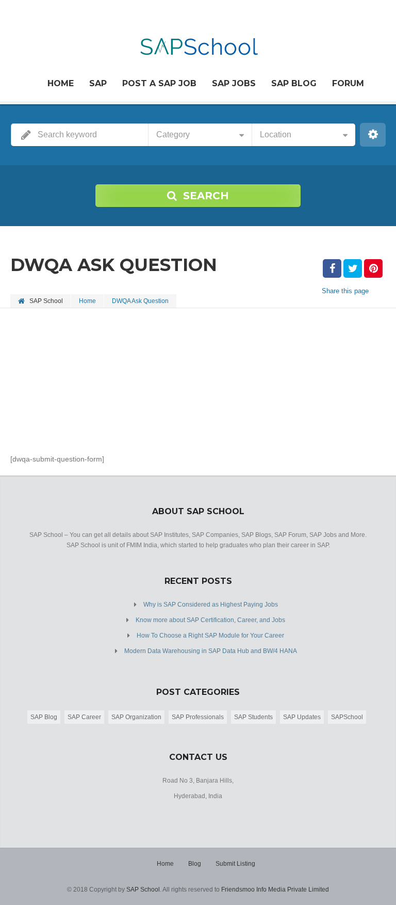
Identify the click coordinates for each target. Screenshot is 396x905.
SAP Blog (294, 83)
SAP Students (253, 717)
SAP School (143, 889)
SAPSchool (347, 717)
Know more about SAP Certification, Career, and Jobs (210, 620)
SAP (98, 83)
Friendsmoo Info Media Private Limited (275, 889)
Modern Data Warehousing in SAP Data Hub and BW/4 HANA (210, 651)
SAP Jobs (234, 83)
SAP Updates (302, 717)
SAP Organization (136, 717)
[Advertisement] (198, 380)
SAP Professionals (198, 717)
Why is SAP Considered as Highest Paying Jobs (210, 604)
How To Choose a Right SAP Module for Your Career (210, 635)
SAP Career (84, 717)
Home (60, 83)
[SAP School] (198, 40)
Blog (194, 863)
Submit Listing (235, 863)
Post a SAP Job (159, 83)
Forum (348, 83)
